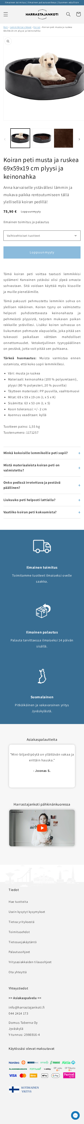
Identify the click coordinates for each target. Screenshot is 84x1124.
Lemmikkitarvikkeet (20, 27)
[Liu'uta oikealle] (79, 139)
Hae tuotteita (18, 902)
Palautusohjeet (19, 952)
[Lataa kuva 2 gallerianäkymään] (42, 138)
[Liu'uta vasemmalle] (4, 139)
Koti (5, 27)
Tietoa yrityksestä (21, 922)
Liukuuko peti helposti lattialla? (29, 500)
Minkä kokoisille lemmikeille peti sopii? (35, 453)
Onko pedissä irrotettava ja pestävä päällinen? (32, 485)
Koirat (36, 27)
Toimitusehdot (19, 932)
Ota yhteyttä (18, 972)
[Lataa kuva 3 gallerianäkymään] (63, 138)
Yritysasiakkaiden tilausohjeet (30, 962)
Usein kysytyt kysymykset (27, 912)
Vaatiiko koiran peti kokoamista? (30, 512)
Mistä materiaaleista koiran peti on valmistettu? (31, 468)
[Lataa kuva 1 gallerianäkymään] (20, 138)
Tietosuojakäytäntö (23, 942)
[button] (6, 14)
